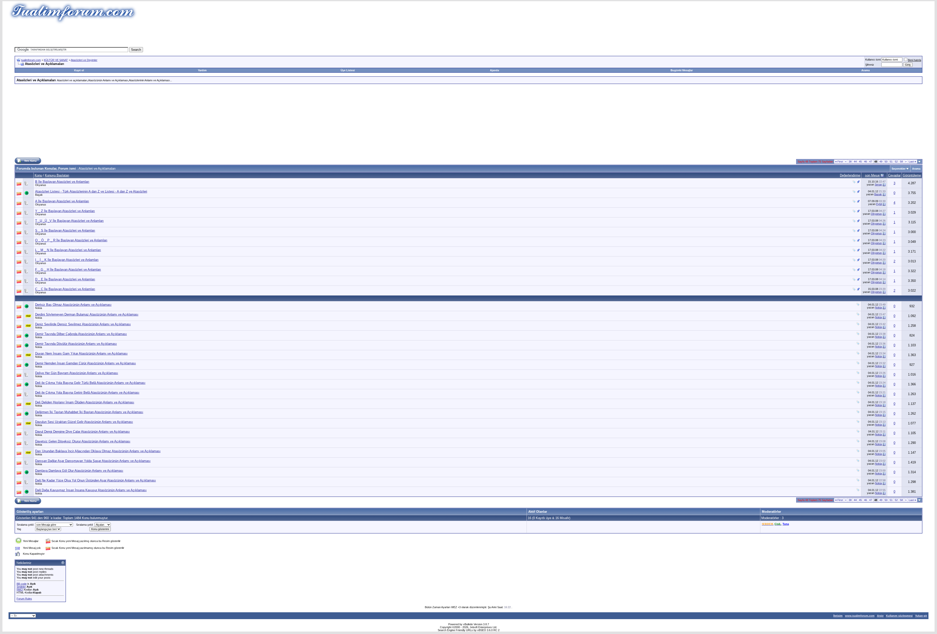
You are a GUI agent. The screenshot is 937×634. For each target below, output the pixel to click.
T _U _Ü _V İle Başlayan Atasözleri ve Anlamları (69, 221)
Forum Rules (24, 598)
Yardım (202, 70)
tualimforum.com (31, 60)
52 (896, 161)
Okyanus (40, 185)
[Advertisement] (379, 35)
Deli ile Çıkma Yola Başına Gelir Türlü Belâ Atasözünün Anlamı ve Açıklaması (90, 383)
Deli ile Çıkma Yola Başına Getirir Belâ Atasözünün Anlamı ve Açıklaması (87, 392)
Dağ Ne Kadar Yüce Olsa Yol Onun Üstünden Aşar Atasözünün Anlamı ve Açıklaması (95, 480)
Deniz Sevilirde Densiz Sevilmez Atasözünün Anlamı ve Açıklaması (83, 324)
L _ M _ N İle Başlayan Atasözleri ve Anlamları (68, 250)
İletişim (838, 615)
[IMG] (20, 589)
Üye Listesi (348, 70)
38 (850, 161)
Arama (865, 70)
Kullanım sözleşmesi (899, 615)
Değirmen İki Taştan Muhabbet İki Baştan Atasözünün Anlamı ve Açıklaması (89, 412)
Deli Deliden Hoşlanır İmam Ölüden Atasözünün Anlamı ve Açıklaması (84, 402)
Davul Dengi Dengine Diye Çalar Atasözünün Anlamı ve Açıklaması (82, 431)
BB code (22, 583)
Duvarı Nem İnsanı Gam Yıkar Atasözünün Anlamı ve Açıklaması (81, 353)
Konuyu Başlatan (57, 175)
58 (901, 161)
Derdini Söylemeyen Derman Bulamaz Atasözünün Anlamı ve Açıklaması (86, 314)
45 (860, 161)
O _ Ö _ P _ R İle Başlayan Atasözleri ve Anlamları (71, 240)
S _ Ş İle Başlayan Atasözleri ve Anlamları (65, 230)
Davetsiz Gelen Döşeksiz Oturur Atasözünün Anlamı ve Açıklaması (82, 441)
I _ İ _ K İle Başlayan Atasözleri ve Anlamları (67, 260)
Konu (38, 175)
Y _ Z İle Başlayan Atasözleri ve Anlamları (65, 211)
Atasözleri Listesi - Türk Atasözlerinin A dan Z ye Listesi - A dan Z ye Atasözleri (91, 191)
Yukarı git (921, 615)
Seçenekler (899, 168)
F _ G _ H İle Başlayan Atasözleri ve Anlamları (68, 269)
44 (855, 161)
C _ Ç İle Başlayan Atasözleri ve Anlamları (65, 289)
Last (912, 161)
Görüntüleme (912, 175)
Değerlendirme (850, 175)
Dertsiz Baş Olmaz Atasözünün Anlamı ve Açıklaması (73, 305)
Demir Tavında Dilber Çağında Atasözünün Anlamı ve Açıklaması (81, 334)
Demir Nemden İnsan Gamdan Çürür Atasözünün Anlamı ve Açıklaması (85, 363)
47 (870, 161)
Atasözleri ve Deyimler (84, 60)
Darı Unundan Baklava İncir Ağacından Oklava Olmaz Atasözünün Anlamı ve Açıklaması (98, 451)
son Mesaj (872, 175)
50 (886, 161)
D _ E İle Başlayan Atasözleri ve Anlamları (65, 279)
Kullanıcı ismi (873, 59)
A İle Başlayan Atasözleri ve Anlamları (62, 201)
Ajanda (494, 70)
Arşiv (880, 615)
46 (865, 161)
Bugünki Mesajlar (682, 70)
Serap (878, 184)
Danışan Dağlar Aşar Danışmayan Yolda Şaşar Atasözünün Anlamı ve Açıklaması (93, 461)
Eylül (879, 204)
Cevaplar (894, 175)
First (839, 161)
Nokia (38, 308)
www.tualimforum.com (860, 615)
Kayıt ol (79, 70)
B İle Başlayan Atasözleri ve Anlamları (62, 182)
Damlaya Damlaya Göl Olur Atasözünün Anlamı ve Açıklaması (79, 470)
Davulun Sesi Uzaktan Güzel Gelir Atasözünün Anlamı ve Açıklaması (84, 422)
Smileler (21, 586)
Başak (39, 194)
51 (891, 161)
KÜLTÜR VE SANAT (56, 60)
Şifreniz (869, 64)
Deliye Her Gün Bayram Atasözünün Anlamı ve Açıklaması (76, 373)
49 (880, 161)
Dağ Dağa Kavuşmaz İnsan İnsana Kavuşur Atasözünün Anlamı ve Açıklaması (91, 490)
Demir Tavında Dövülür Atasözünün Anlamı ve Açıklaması (76, 344)
